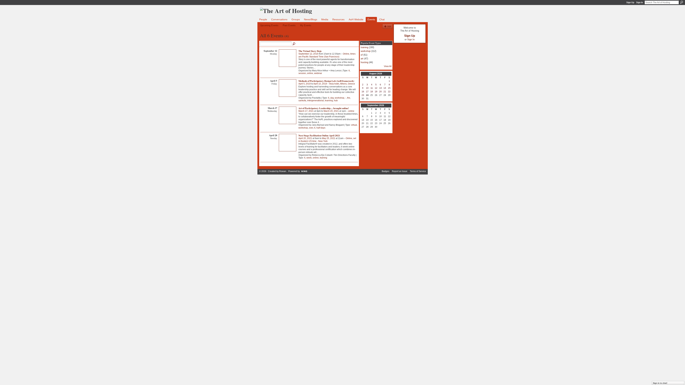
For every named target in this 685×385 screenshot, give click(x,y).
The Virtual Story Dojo (310, 51)
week (309, 157)
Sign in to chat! (660, 383)
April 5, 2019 (304, 84)
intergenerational (315, 100)
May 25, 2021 (328, 138)
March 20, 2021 (331, 111)
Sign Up (630, 2)
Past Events (289, 25)
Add (389, 26)
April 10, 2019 (320, 84)
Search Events (294, 44)
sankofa (302, 100)
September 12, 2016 (308, 54)
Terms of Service (418, 171)
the (348, 98)
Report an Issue (399, 171)
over (311, 128)
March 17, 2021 (306, 111)
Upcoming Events (269, 25)
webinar (318, 73)
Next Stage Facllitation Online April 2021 (319, 135)
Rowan (282, 171)
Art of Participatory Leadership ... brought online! (323, 108)
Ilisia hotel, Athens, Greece (342, 84)
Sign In (639, 2)
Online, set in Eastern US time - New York (327, 139)
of (362, 54)
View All (388, 66)
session (302, 73)
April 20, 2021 (305, 138)
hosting (364, 62)
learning (329, 100)
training (323, 157)
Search (681, 2)
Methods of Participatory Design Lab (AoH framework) (326, 81)
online (310, 73)
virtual (354, 125)
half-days (320, 128)
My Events (305, 25)
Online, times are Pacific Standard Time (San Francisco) (327, 55)
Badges (385, 171)
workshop (339, 98)
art (362, 58)
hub (336, 100)
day (332, 98)
